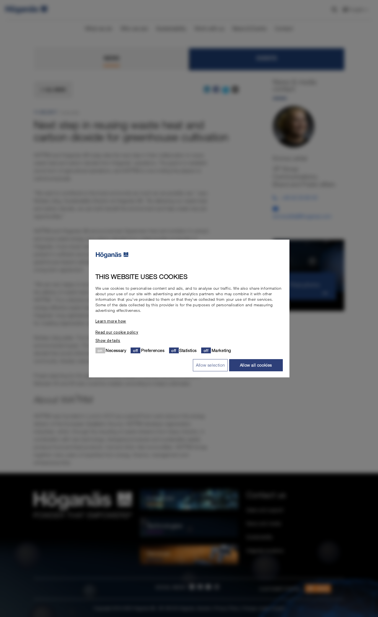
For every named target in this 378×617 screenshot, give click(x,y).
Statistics (188, 350)
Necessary (116, 350)
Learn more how (110, 321)
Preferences (153, 350)
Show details (107, 340)
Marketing (221, 350)
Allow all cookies (256, 364)
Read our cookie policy (116, 332)
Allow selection (210, 364)
